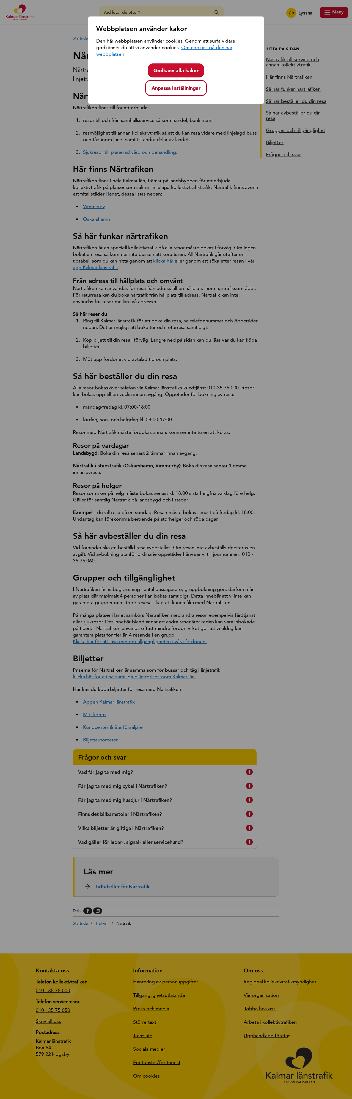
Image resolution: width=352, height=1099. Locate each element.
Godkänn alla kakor (176, 70)
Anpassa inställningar (176, 88)
